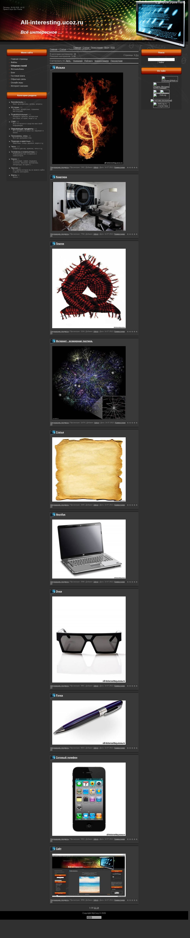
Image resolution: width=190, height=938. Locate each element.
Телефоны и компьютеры (23, 152)
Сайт (58, 848)
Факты (14, 175)
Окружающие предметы (22, 129)
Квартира (61, 177)
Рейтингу (88, 61)
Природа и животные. (21, 141)
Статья (60, 432)
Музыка (60, 67)
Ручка (59, 695)
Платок (60, 243)
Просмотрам (117, 61)
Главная (77, 47)
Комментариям (102, 61)
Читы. (13, 146)
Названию (78, 61)
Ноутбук (60, 514)
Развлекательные (19, 114)
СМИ (13, 122)
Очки (59, 591)
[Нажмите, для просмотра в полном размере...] (87, 163)
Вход (106, 47)
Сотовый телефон (66, 757)
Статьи (86, 47)
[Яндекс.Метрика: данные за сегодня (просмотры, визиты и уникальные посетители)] (161, 85)
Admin (96, 167)
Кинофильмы (17, 102)
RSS (113, 47)
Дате (68, 61)
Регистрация (97, 47)
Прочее (14, 168)
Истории (15, 107)
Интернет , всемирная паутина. (74, 341)
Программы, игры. (19, 136)
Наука (14, 159)
